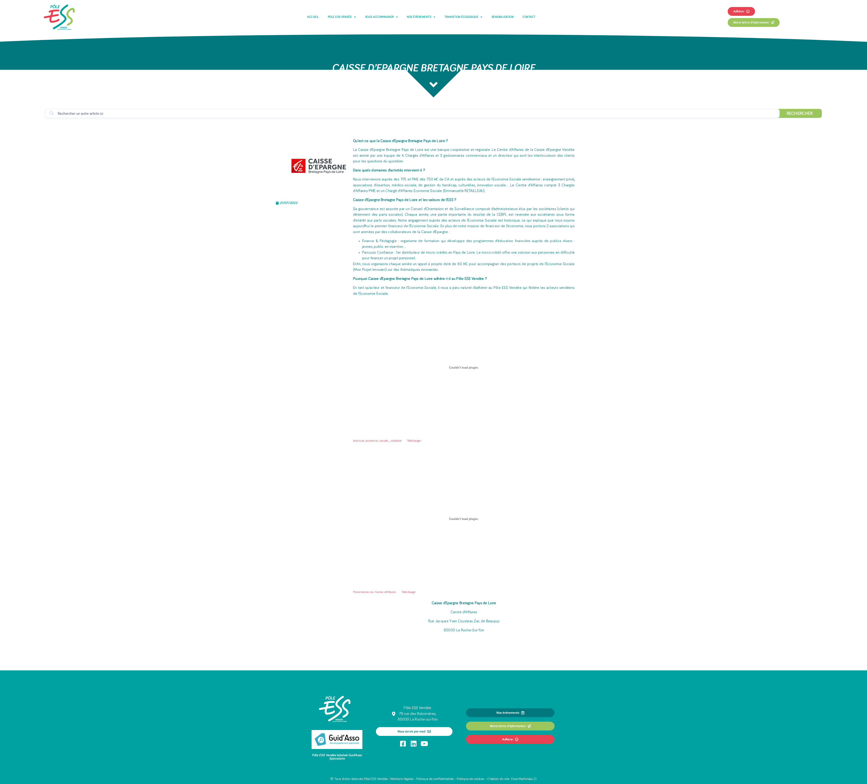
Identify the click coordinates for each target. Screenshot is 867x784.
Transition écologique (461, 17)
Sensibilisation (503, 17)
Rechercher (800, 113)
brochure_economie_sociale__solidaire (377, 440)
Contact (529, 17)
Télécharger (414, 440)
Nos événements (419, 17)
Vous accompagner (379, 17)
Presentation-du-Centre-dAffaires (374, 592)
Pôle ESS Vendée (340, 17)
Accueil (313, 17)
